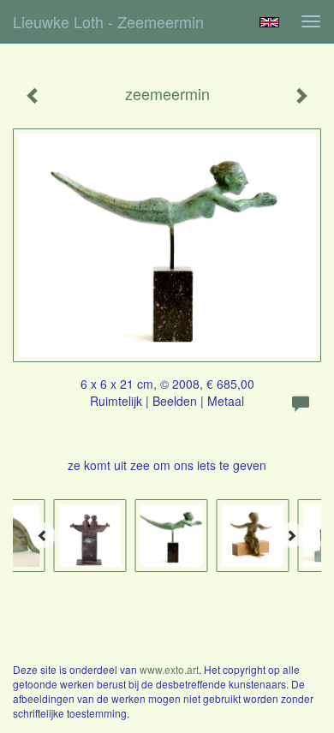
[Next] (291, 535)
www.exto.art (169, 669)
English (269, 22)
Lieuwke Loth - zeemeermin (108, 21)
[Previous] (43, 535)
